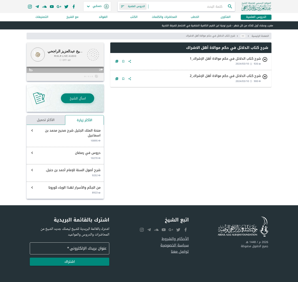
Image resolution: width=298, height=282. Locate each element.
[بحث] (230, 6)
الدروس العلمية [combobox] (136, 6)
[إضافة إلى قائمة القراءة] (117, 61)
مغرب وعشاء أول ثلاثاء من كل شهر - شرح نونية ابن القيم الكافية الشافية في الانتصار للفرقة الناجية (217, 25)
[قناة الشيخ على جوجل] (59, 6)
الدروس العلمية (256, 17)
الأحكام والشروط (175, 239)
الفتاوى (225, 17)
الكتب (133, 17)
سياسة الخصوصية (174, 245)
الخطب (195, 17)
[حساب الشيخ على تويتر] (66, 6)
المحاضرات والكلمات (164, 17)
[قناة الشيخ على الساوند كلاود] (44, 6)
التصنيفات (41, 17)
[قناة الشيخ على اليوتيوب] (51, 6)
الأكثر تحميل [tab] (46, 120)
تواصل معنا (180, 251)
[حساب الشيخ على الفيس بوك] (73, 6)
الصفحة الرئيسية (260, 36)
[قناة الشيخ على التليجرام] (37, 6)
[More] (129, 61)
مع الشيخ (72, 17)
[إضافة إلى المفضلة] (123, 61)
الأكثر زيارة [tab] (84, 120)
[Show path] (242, 36)
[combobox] (188, 6)
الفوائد (103, 17)
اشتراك (69, 261)
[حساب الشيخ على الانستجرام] (30, 6)
